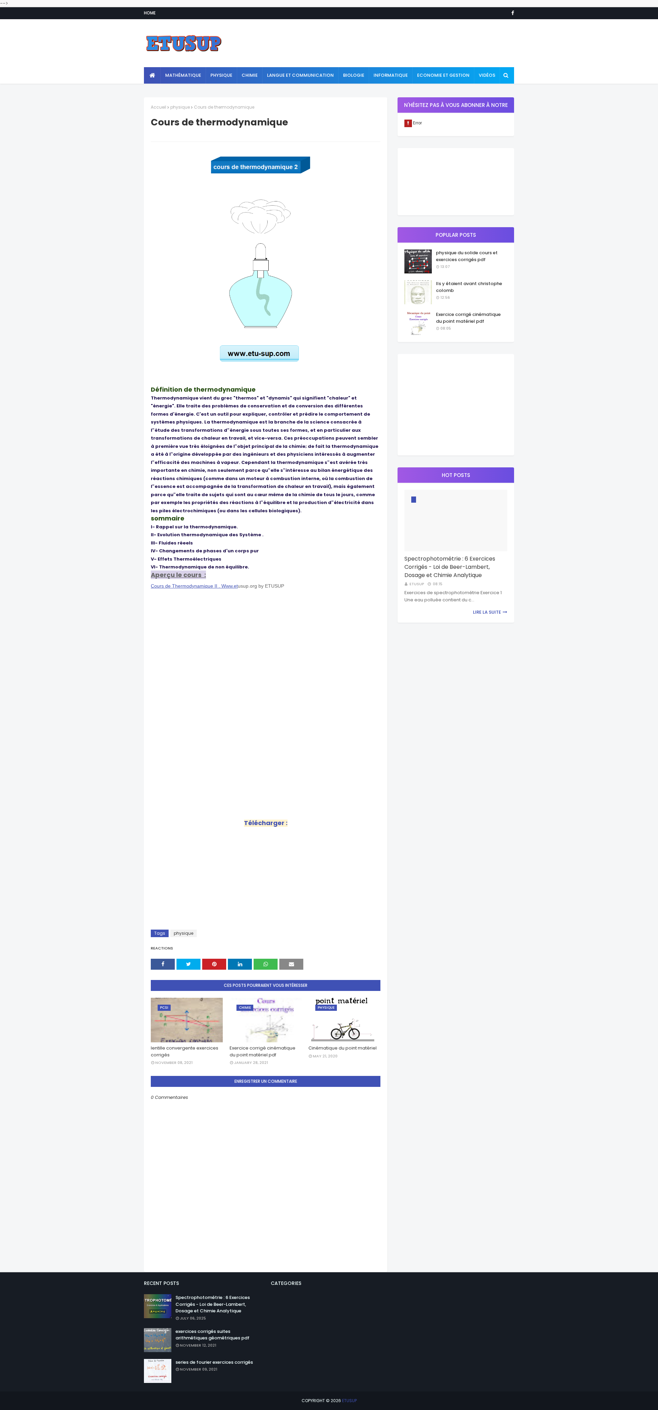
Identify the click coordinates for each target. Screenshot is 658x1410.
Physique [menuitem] (221, 75)
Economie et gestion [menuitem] (443, 75)
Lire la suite (487, 612)
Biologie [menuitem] (353, 75)
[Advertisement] (389, 43)
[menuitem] (152, 75)
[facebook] (511, 13)
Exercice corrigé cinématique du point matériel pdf (262, 1051)
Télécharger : (266, 823)
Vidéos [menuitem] (487, 75)
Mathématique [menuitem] (183, 75)
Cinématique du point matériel (342, 1048)
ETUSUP (349, 1400)
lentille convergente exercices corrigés (184, 1051)
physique (180, 107)
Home (150, 13)
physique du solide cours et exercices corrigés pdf (467, 256)
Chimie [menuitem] (250, 75)
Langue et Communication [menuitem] (300, 75)
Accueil (158, 107)
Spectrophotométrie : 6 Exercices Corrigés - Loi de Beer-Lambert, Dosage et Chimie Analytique (449, 567)
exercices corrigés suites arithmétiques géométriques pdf (212, 1334)
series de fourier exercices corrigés (214, 1362)
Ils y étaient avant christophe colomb (469, 287)
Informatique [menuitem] (391, 75)
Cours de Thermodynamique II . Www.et (194, 586)
